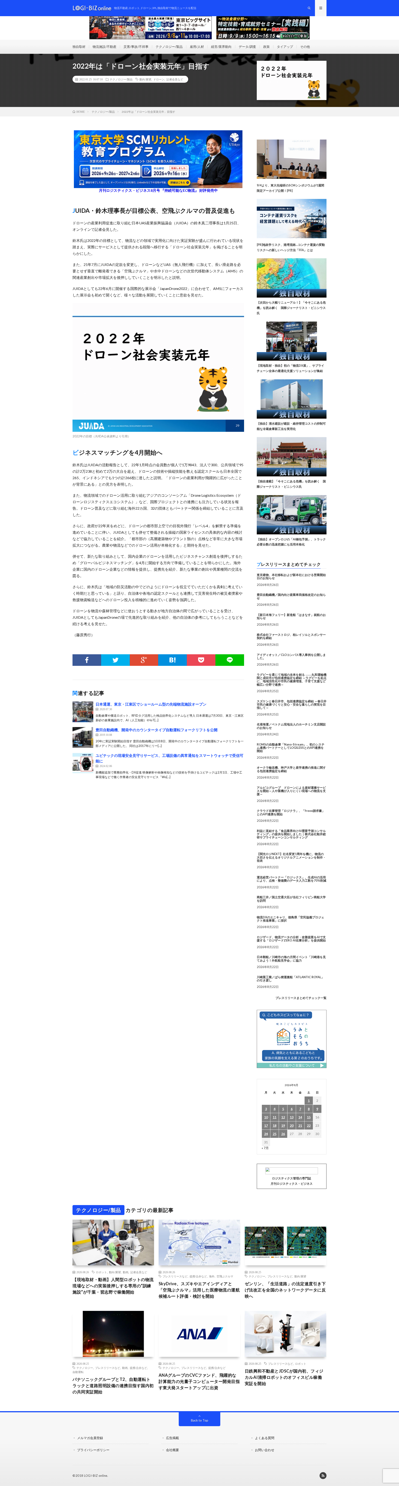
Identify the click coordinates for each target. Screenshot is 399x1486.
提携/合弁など (198, 1276)
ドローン (158, 79)
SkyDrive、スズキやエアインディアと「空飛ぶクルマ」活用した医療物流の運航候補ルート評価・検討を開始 (199, 1290)
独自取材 (79, 47)
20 (291, 1125)
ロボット (101, 1272)
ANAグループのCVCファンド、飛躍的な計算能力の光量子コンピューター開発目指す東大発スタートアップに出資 (199, 1381)
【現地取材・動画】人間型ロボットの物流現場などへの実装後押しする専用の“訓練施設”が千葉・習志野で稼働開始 (113, 1285)
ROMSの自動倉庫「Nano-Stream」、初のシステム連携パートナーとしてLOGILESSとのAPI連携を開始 (290, 748)
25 (274, 1134)
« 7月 (265, 1148)
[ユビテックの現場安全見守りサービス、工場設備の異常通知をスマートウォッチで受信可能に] (83, 763)
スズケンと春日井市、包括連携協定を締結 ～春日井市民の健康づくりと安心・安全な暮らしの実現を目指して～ (291, 704)
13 (291, 1117)
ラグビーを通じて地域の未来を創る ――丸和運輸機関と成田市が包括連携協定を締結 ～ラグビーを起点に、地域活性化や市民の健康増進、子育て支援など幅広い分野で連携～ (291, 679)
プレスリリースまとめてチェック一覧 (300, 998)
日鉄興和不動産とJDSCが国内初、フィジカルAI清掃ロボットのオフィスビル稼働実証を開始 (284, 1377)
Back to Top (199, 1420)
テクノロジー (257, 1276)
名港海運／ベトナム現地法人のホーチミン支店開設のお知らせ (291, 725)
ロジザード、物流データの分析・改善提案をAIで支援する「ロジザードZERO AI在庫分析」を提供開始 (291, 938)
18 (274, 1125)
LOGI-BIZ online (95, 1475)
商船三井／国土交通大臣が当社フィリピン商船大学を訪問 (291, 898)
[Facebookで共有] (87, 660)
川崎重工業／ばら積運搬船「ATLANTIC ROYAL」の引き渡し (290, 978)
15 (309, 1117)
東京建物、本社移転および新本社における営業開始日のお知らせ (291, 576)
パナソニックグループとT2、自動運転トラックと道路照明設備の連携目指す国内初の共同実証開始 (113, 1385)
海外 (212, 1276)
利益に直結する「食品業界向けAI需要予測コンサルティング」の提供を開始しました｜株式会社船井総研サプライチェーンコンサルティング (291, 834)
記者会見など (174, 79)
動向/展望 (145, 79)
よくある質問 (264, 1438)
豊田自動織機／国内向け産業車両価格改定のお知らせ (291, 596)
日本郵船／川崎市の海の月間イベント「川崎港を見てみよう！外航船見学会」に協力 (291, 958)
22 (309, 1125)
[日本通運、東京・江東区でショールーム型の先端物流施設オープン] (83, 711)
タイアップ (285, 47)
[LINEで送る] (229, 660)
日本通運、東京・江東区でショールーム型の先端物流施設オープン (151, 704)
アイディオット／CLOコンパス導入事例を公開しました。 (291, 656)
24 (266, 1134)
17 (266, 1125)
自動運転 (78, 1371)
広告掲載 (172, 1438)
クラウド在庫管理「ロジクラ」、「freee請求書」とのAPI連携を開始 (291, 812)
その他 (305, 47)
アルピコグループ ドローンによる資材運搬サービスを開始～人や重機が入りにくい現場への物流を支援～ (291, 791)
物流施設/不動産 (104, 47)
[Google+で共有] (144, 660)
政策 (266, 47)
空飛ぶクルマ (225, 1276)
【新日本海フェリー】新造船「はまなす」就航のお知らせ (291, 616)
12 (283, 1117)
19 (283, 1125)
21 (300, 1125)
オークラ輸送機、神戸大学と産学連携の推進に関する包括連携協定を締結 (291, 769)
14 (300, 1117)
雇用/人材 (197, 47)
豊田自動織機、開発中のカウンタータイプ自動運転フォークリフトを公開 (157, 730)
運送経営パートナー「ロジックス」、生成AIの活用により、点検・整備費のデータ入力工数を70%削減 (291, 878)
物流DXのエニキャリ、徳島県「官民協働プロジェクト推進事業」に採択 (290, 918)
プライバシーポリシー (93, 1450)
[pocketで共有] (201, 660)
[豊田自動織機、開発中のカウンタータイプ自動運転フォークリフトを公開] (83, 737)
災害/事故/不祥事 (136, 47)
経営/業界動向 (221, 47)
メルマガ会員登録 (90, 1438)
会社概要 (172, 1450)
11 (274, 1117)
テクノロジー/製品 (169, 47)
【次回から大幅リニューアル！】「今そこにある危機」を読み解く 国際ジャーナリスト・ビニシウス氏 (291, 308)
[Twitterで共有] (115, 660)
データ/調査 (247, 47)
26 (283, 1134)
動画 (125, 1272)
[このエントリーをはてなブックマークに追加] (172, 660)
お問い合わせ (264, 1450)
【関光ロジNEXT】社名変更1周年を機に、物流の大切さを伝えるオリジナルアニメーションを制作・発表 (291, 857)
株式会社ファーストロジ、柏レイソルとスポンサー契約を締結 (291, 636)
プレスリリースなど (175, 1276)
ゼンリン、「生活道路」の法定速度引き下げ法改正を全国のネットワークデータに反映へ (285, 1290)
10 (266, 1117)
